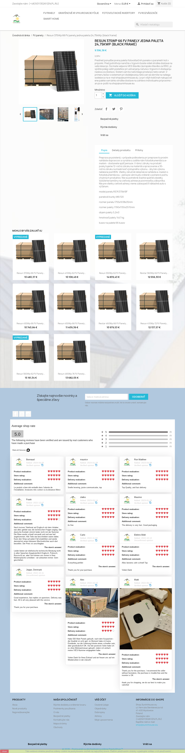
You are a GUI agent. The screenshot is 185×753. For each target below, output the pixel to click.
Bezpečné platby (61, 716)
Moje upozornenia (104, 719)
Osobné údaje (102, 704)
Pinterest (121, 109)
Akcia (14, 704)
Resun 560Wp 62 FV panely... (31, 373)
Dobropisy (100, 712)
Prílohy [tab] (139, 150)
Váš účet (100, 699)
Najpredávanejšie (21, 712)
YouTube (22, 414)
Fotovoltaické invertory (118, 13)
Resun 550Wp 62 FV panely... (113, 273)
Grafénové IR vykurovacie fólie (78, 13)
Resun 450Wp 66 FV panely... (31, 323)
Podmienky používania (64, 708)
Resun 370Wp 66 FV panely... (31, 273)
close (4, 751)
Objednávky (100, 708)
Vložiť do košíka (122, 95)
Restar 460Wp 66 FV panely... (113, 323)
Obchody (58, 727)
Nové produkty (19, 708)
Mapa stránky (60, 723)
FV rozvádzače (148, 13)
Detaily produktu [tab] (121, 150)
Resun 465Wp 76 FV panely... (72, 373)
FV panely (49, 13)
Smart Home (51, 18)
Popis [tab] (104, 150)
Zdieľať (106, 109)
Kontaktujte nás (61, 719)
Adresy (98, 716)
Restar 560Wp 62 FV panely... (154, 273)
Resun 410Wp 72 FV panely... (154, 323)
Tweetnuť (114, 109)
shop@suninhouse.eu (147, 724)
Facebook (15, 414)
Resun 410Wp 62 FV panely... (72, 273)
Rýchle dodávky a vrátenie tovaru (69, 704)
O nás (56, 712)
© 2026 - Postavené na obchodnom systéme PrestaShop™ (92, 749)
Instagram (28, 414)
